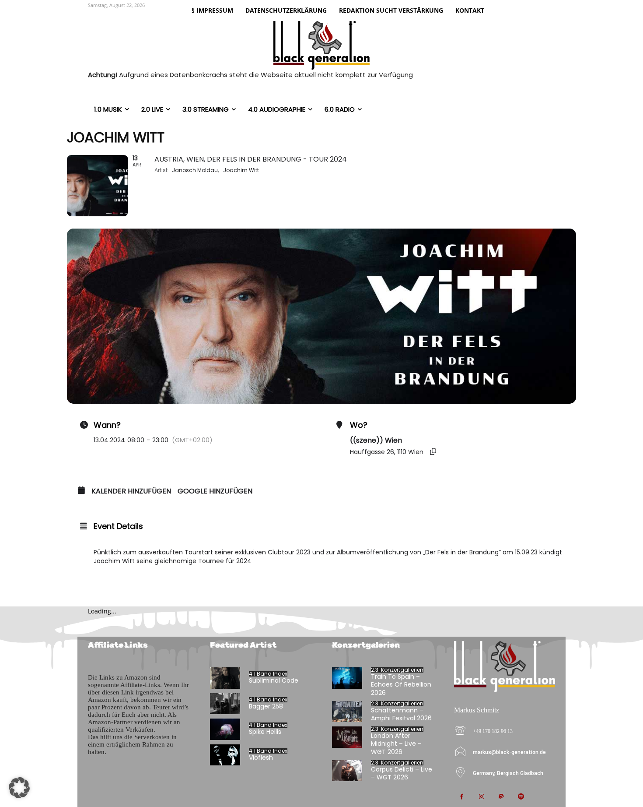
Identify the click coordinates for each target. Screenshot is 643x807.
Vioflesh (261, 757)
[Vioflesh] (225, 755)
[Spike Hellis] (225, 729)
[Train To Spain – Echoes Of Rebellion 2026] (347, 678)
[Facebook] (461, 797)
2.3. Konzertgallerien (397, 670)
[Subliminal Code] (225, 678)
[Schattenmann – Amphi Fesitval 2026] (347, 711)
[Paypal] (501, 797)
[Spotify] (520, 797)
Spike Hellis (265, 731)
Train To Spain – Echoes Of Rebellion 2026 (401, 684)
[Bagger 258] (225, 704)
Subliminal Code (273, 680)
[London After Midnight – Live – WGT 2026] (347, 737)
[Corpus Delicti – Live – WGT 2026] (347, 771)
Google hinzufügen (215, 491)
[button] (19, 787)
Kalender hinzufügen (131, 491)
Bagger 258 (266, 706)
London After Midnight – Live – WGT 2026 (396, 743)
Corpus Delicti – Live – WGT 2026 (401, 773)
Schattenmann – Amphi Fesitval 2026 (401, 714)
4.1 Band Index (268, 674)
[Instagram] (481, 797)
